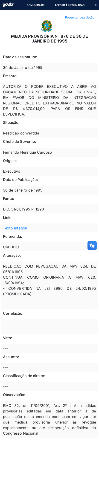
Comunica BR (35, 5)
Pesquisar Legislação (79, 17)
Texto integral (15, 228)
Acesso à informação (69, 5)
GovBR (8, 5)
